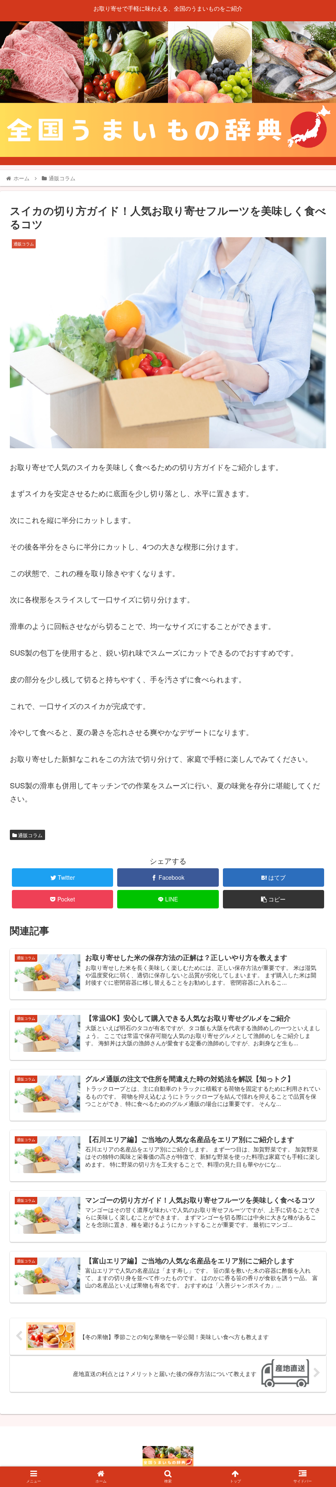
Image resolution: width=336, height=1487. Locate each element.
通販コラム (30, 834)
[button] (311, 995)
